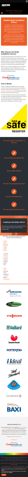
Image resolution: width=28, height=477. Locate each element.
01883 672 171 (11, 10)
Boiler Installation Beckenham (18, 466)
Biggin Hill (5, 245)
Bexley (5, 242)
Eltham (5, 250)
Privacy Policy (11, 463)
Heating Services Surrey (6, 466)
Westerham (6, 275)
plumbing (12, 428)
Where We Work (24, 463)
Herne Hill (5, 258)
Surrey (5, 269)
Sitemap (2, 463)
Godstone (6, 255)
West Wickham (7, 279)
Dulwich (5, 248)
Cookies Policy (17, 463)
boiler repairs (5, 428)
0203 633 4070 (19, 10)
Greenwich (6, 256)
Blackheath (6, 244)
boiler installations (23, 427)
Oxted (5, 268)
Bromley (5, 241)
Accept (4, 474)
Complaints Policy (14, 464)
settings (10, 472)
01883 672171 (14, 439)
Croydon (5, 247)
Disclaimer (6, 463)
